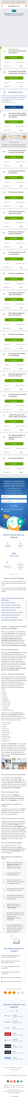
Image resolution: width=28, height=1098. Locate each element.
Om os (2, 1075)
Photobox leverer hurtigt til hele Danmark (10, 615)
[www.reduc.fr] (11, 1081)
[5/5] (22, 992)
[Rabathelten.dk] (14, 6)
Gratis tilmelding (14, 505)
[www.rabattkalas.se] (18, 1081)
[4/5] (18, 992)
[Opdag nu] (24, 137)
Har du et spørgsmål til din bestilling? (9, 617)
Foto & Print (19, 1067)
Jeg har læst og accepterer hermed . (13, 510)
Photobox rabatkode (14, 1069)
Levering (4, 838)
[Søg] (26, 6)
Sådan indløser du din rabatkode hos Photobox (12, 619)
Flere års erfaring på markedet (8, 602)
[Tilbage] (11, 1011)
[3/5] (14, 992)
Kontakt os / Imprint (22, 1075)
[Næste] (17, 1011)
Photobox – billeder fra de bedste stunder (10, 605)
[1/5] (5, 992)
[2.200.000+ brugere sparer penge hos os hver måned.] (14, 136)
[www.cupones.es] (14, 1081)
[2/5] (10, 992)
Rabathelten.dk (13, 1067)
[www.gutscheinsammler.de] (8, 1081)
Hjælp (6, 1075)
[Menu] (2, 6)
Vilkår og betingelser (13, 1075)
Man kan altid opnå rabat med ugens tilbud (11, 607)
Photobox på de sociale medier (8, 610)
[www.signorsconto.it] (21, 1081)
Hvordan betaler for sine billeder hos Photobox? (12, 612)
